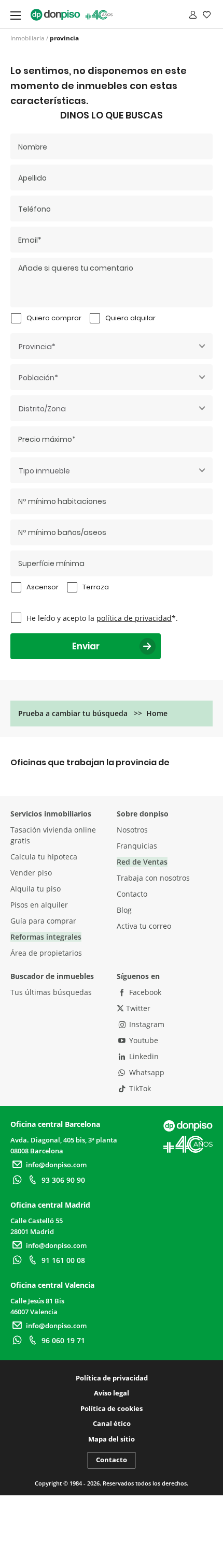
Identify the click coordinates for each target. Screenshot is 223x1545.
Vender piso (31, 873)
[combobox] (111, 346)
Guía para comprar (43, 921)
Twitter (137, 1008)
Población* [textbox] (38, 378)
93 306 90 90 (63, 1180)
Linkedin (143, 1056)
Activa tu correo (144, 926)
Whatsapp (145, 1072)
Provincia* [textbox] (37, 346)
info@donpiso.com (56, 1164)
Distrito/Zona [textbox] (42, 409)
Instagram (145, 1024)
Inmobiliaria (27, 38)
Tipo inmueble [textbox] (44, 471)
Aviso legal (111, 1393)
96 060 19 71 (63, 1340)
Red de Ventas (142, 862)
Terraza (95, 587)
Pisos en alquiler (39, 905)
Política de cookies (111, 1408)
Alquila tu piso (35, 889)
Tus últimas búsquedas (51, 992)
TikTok (139, 1088)
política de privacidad (134, 618)
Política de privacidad (112, 1378)
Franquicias (137, 846)
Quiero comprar (53, 318)
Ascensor (42, 587)
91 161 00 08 (63, 1260)
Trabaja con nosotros (153, 878)
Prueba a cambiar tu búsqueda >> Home (93, 713)
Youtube (142, 1040)
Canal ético (112, 1423)
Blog (124, 910)
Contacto (132, 894)
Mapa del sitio (111, 1439)
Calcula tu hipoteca (43, 856)
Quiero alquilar (130, 318)
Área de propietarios (46, 953)
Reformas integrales (45, 937)
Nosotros (132, 830)
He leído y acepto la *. (102, 618)
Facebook (144, 992)
